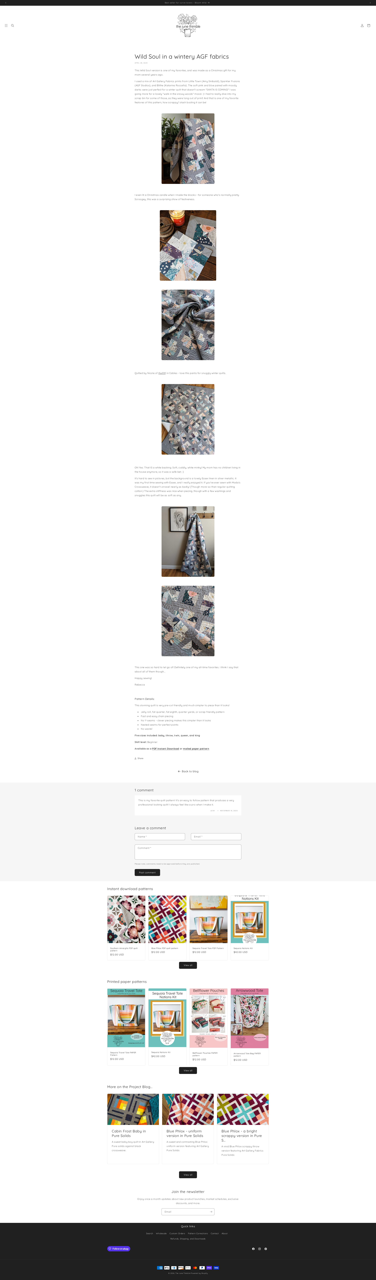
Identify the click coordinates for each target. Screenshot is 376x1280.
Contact (215, 1233)
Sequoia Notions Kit (243, 948)
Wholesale (161, 1233)
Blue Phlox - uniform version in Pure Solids (185, 1133)
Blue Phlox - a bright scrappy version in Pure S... (241, 1135)
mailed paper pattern (196, 748)
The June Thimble (182, 1273)
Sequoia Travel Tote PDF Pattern (208, 948)
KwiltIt (162, 373)
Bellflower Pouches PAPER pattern (205, 1054)
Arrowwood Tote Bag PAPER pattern (247, 1054)
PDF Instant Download (165, 748)
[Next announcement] (370, 3)
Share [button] (140, 758)
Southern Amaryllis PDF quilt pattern (124, 949)
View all (188, 965)
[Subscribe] (211, 1211)
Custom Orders (177, 1233)
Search (149, 1233)
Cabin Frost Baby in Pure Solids (129, 1133)
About (225, 1233)
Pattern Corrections (198, 1233)
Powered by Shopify (199, 1273)
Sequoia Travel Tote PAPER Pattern (123, 1053)
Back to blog (190, 771)
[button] (6, 25)
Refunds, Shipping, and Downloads (188, 1238)
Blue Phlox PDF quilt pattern (164, 948)
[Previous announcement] (5, 3)
